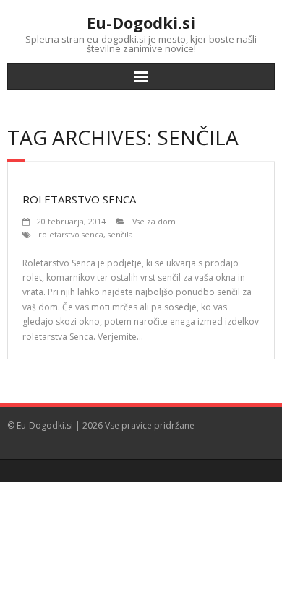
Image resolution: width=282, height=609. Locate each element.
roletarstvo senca (70, 234)
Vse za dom (154, 221)
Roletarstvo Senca (79, 199)
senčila (120, 234)
